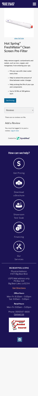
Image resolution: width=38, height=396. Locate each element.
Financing (19, 237)
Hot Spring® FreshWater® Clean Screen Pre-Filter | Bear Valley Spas (17, 4)
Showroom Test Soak (19, 216)
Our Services (19, 258)
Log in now (15, 131)
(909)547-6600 (22, 311)
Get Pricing (10, 100)
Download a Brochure (19, 194)
